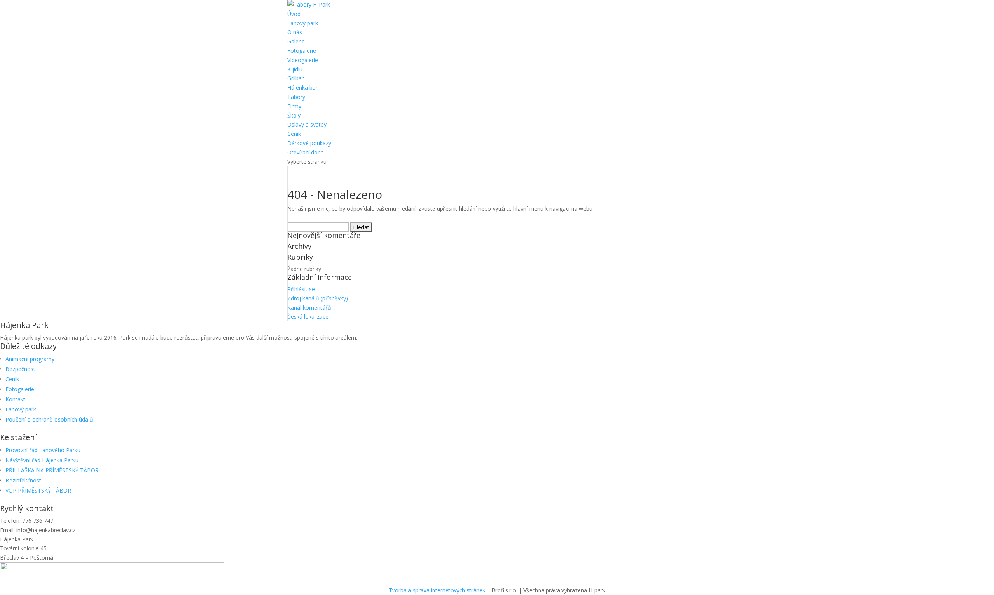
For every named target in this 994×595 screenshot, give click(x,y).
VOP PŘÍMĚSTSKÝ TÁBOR (38, 490)
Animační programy (29, 359)
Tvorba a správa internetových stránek (437, 590)
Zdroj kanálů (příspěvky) (317, 298)
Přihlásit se (301, 289)
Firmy (294, 106)
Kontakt (15, 399)
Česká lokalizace (307, 316)
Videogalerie (302, 60)
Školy (294, 115)
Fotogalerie (301, 50)
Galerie (296, 41)
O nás (294, 32)
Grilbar (295, 78)
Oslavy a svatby (307, 124)
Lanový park (302, 23)
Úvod (294, 13)
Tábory (296, 97)
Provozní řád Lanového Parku (42, 450)
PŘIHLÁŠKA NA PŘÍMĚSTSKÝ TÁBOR (52, 470)
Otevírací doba (305, 152)
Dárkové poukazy (309, 143)
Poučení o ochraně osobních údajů (49, 419)
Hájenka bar (302, 87)
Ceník (294, 133)
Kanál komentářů (309, 307)
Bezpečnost (20, 369)
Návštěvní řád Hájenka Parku (41, 460)
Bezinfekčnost (23, 480)
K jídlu (294, 69)
